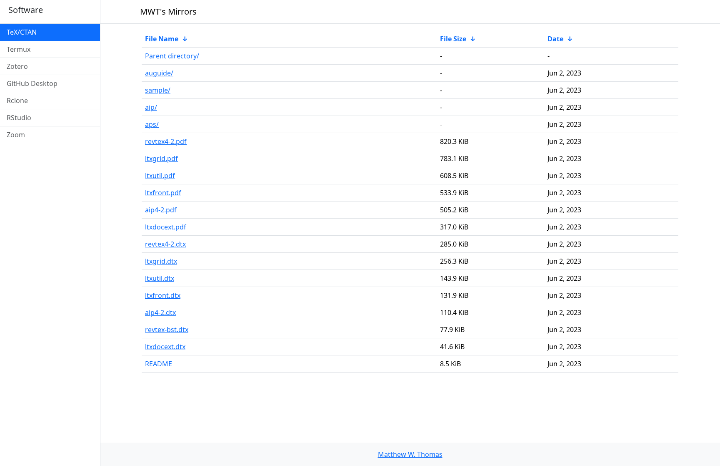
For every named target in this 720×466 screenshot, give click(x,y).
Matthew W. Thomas (410, 454)
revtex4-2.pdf (166, 141)
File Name (161, 38)
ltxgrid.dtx (161, 261)
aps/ (152, 124)
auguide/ (159, 73)
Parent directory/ (172, 55)
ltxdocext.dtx (165, 346)
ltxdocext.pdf (165, 227)
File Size (453, 38)
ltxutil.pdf (160, 175)
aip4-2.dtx (160, 312)
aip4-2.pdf (161, 209)
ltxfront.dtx (162, 295)
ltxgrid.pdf (161, 158)
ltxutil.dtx (159, 278)
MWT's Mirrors (168, 11)
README (158, 363)
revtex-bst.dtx (166, 329)
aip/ (151, 107)
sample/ (157, 90)
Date (555, 38)
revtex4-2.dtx (165, 244)
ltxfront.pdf (163, 192)
